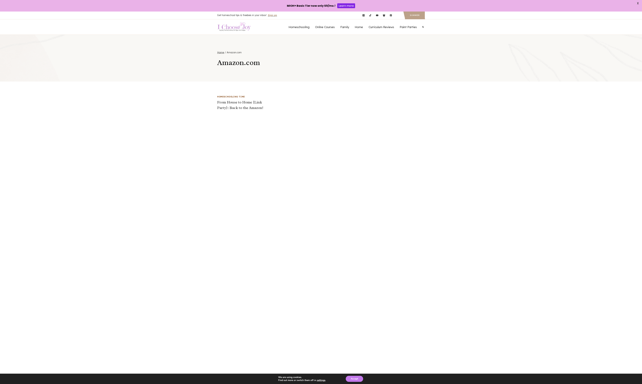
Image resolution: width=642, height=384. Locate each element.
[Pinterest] (391, 15)
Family (344, 27)
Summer (415, 15)
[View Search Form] (423, 27)
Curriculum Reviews (381, 27)
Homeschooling (299, 27)
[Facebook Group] (384, 15)
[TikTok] (370, 15)
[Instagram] (363, 15)
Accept (354, 378)
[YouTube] (377, 15)
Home (359, 27)
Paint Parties (408, 27)
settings (321, 380)
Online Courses (325, 27)
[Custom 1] (397, 15)
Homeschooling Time (231, 96)
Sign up (272, 15)
